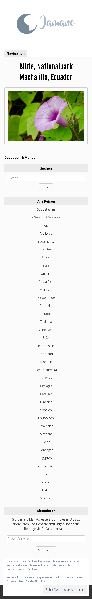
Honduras (46, 394)
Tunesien (46, 402)
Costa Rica (46, 281)
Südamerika (46, 241)
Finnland (46, 482)
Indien (46, 225)
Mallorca (46, 233)
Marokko (46, 289)
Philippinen (46, 418)
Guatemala (46, 378)
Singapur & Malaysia (46, 217)
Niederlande (46, 297)
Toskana (46, 322)
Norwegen (46, 450)
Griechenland (46, 466)
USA (46, 338)
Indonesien (46, 346)
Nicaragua (46, 386)
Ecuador (46, 257)
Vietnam (46, 434)
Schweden (46, 426)
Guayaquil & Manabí (20, 157)
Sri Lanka (46, 306)
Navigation (16, 53)
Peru (46, 265)
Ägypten (46, 458)
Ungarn (46, 273)
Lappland (46, 354)
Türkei (46, 490)
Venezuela (46, 330)
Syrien (46, 442)
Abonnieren (46, 550)
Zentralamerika (46, 370)
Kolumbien (46, 249)
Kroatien (46, 362)
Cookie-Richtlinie (35, 581)
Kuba (46, 314)
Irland (46, 474)
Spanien (46, 410)
